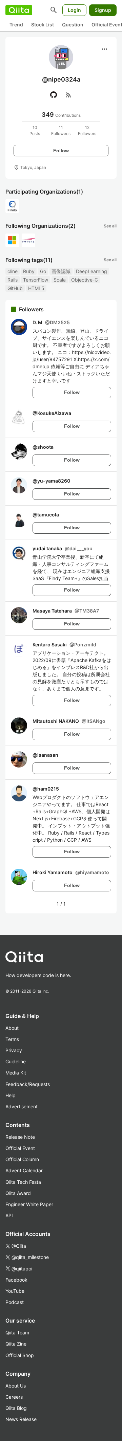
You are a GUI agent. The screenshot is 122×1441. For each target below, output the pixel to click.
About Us (15, 1386)
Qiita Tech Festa (23, 1182)
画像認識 (61, 271)
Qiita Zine (15, 1344)
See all (110, 225)
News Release (21, 1419)
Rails (12, 280)
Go (43, 271)
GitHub (15, 288)
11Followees (60, 130)
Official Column (22, 1159)
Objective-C (84, 280)
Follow (61, 150)
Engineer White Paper (29, 1204)
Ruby (29, 271)
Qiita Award (18, 1193)
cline (12, 271)
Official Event (20, 1148)
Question (72, 24)
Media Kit (15, 1073)
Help (10, 1095)
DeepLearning (91, 271)
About (12, 1028)
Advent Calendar (24, 1170)
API (9, 1215)
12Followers (87, 130)
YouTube (14, 1291)
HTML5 (36, 288)
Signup (103, 10)
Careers (14, 1397)
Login (74, 10)
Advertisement (21, 1106)
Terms (12, 1039)
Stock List (42, 24)
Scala (60, 280)
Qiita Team (17, 1332)
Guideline (15, 1061)
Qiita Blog (16, 1408)
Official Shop (19, 1355)
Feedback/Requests (27, 1084)
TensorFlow (35, 280)
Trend (16, 24)
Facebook (16, 1280)
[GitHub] (53, 94)
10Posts (34, 130)
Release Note (20, 1137)
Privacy (13, 1050)
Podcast (14, 1302)
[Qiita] (18, 10)
